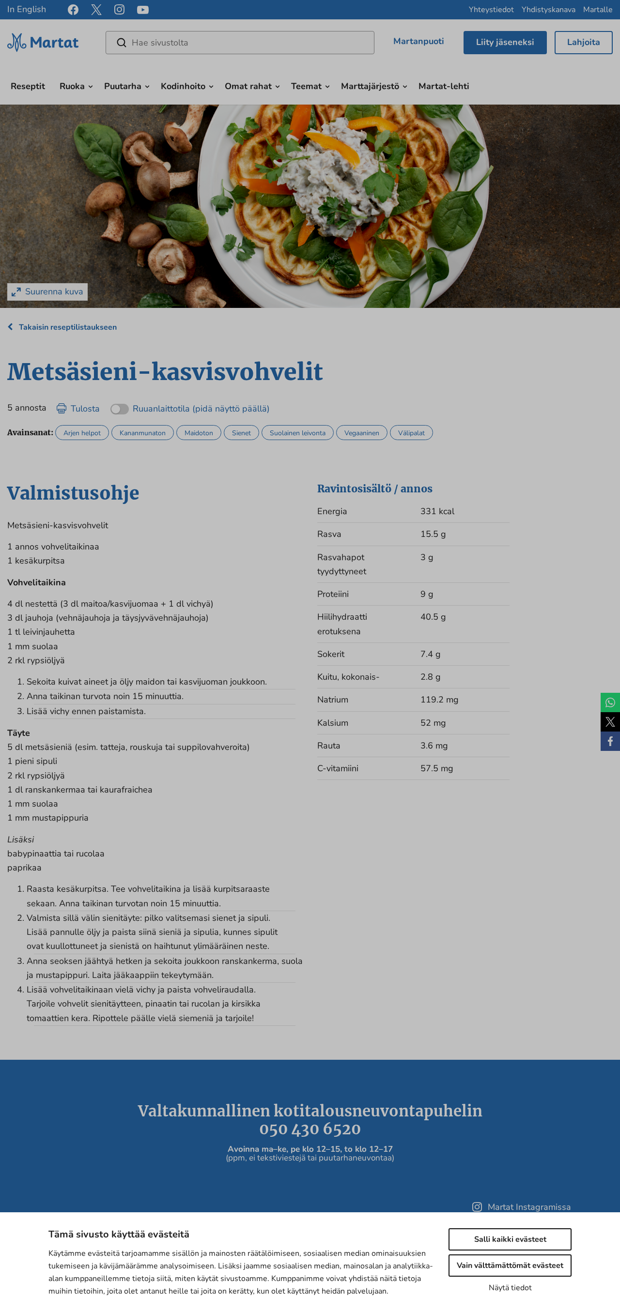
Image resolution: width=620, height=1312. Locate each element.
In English (26, 9)
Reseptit (28, 86)
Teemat (306, 86)
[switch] (190, 405)
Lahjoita (583, 42)
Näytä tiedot (510, 1287)
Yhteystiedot (491, 9)
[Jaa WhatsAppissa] (610, 702)
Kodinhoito (183, 86)
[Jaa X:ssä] (610, 722)
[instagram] (119, 9)
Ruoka (72, 86)
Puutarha (122, 86)
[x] (96, 9)
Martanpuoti (418, 41)
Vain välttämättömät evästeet (510, 1265)
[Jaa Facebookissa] (610, 741)
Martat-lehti (443, 86)
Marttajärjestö (370, 86)
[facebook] (73, 9)
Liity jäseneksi (505, 42)
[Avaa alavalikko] (90, 85)
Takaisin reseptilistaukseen (67, 327)
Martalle (598, 9)
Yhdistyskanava (548, 9)
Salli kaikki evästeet (510, 1239)
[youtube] (143, 10)
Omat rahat (248, 86)
